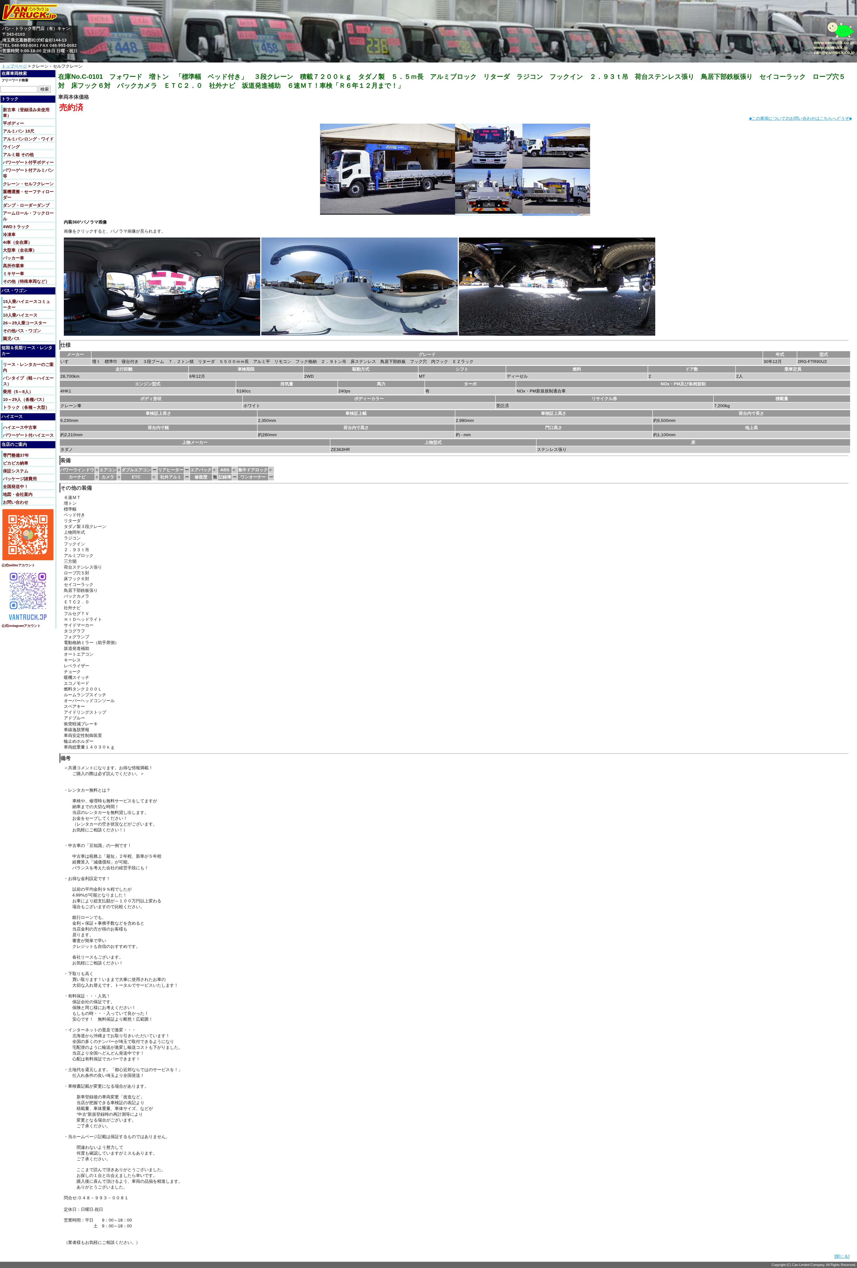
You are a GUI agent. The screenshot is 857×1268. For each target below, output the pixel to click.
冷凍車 (9, 234)
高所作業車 (13, 265)
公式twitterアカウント (18, 565)
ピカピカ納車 (15, 463)
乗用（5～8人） (18, 391)
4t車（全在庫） (17, 242)
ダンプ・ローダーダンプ (26, 205)
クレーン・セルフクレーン (28, 183)
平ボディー (13, 123)
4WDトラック (16, 226)
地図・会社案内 (18, 494)
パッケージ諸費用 (20, 478)
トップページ (14, 66)
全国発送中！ (15, 486)
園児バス (11, 338)
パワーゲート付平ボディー (28, 162)
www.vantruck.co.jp (834, 42)
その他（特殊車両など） (26, 281)
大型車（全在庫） (20, 250)
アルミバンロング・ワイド (28, 139)
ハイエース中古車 (20, 427)
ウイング (11, 146)
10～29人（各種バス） (25, 399)
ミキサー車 (13, 273)
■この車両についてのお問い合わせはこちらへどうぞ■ (800, 118)
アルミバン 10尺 (18, 131)
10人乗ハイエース (20, 315)
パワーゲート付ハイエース (28, 435)
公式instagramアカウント (21, 626)
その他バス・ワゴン (22, 330)
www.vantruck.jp (831, 47)
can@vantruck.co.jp (834, 52)
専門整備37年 (16, 455)
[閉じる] (841, 1256)
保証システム (15, 471)
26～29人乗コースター (25, 323)
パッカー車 (13, 258)
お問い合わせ (15, 502)
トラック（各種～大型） (26, 407)
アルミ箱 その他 (18, 154)
